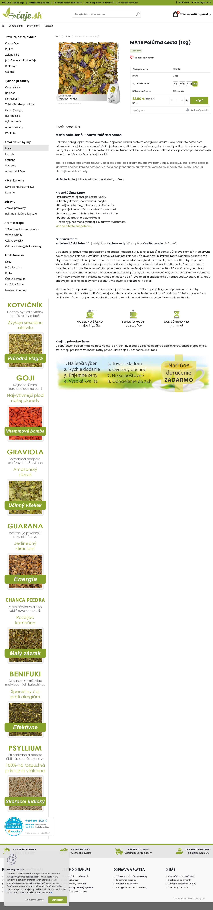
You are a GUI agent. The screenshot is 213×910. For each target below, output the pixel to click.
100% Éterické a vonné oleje (22, 229)
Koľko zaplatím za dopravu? (100, 2)
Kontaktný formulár (128, 2)
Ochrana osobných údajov (182, 883)
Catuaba (10, 160)
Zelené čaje (12, 54)
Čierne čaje (12, 43)
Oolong (9, 71)
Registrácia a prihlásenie (76, 876)
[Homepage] (3, 26)
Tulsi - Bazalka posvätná (19, 104)
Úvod (57, 36)
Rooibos (10, 93)
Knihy (8, 273)
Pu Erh (9, 49)
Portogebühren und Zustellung (131, 887)
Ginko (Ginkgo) (14, 110)
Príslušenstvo (13, 267)
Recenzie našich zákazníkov (68, 2)
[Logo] (22, 14)
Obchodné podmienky (179, 880)
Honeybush (12, 98)
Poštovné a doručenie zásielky (131, 876)
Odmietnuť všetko (35, 899)
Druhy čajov (33, 25)
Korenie (10, 192)
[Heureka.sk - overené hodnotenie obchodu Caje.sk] (29, 819)
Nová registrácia (202, 2)
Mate (8, 148)
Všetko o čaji (16, 25)
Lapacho (10, 154)
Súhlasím (57, 899)
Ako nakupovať (71, 880)
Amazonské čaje (15, 171)
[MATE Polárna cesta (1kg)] (88, 71)
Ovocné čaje (12, 87)
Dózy (8, 261)
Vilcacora (10, 165)
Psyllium (10, 133)
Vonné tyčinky (13, 234)
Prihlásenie (184, 2)
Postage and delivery (127, 883)
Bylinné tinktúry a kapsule (21, 213)
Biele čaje (11, 66)
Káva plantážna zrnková (19, 186)
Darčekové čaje (14, 284)
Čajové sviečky (14, 240)
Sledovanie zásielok (126, 880)
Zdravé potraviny (15, 208)
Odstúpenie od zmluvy (75, 891)
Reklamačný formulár (74, 883)
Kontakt (49, 25)
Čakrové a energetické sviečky (23, 246)
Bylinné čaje (12, 115)
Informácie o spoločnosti (181, 876)
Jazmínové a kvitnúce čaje (20, 60)
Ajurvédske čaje (14, 127)
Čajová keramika (15, 279)
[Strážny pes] (190, 110)
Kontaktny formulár (178, 887)
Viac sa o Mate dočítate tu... (73, 226)
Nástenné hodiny (15, 290)
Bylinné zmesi (13, 121)
